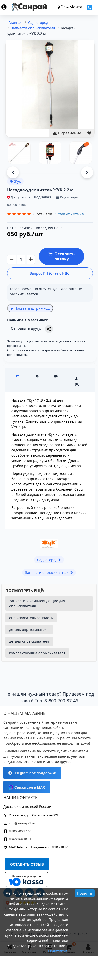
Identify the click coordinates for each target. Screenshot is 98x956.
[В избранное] (89, 133)
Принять (84, 893)
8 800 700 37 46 (20, 831)
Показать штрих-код (31, 308)
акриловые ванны (53, 756)
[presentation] (13, 172)
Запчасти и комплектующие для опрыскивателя (37, 603)
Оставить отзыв (69, 213)
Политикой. (58, 951)
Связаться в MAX (29, 787)
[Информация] (6, 6)
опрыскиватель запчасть (31, 617)
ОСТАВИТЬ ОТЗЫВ (27, 864)
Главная (15, 22)
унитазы (78, 756)
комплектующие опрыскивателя (37, 653)
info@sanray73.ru (22, 823)
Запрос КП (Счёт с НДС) (50, 273)
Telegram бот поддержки (34, 773)
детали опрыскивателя (29, 641)
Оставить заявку (63, 256)
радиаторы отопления (22, 761)
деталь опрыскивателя (29, 629)
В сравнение (69, 132)
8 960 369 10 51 (20, 839)
